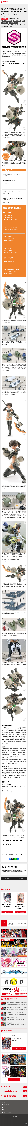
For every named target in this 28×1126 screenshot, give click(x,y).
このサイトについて (7, 1107)
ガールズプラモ (4, 18)
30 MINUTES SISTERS (7, 20)
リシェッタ (16, 727)
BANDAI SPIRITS (17, 20)
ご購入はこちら (7, 912)
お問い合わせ (6, 1104)
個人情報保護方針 (7, 1112)
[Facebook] (9, 859)
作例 (23, 20)
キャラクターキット (13, 22)
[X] (12, 859)
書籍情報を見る (13, 1080)
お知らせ (5, 1102)
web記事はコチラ (5, 561)
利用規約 (5, 1109)
